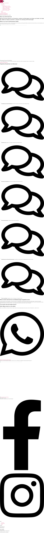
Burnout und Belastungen (6, 10)
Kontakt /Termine (3, 12)
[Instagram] (22, 520)
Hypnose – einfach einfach (6, 7)
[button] (1, 1)
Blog (2, 524)
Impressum (2, 522)
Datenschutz (3, 523)
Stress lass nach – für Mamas (6, 9)
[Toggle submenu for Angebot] (4, 5)
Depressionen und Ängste (6, 8)
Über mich (2, 3)
